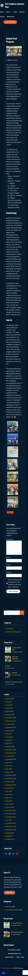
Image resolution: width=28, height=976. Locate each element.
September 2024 (11, 759)
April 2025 (9, 743)
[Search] (22, 613)
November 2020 (11, 826)
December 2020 (11, 823)
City (16, 312)
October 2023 (10, 782)
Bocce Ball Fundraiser (15, 657)
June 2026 (9, 705)
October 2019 (10, 839)
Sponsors (22, 12)
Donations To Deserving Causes (14, 682)
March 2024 (9, 772)
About (2, 12)
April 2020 (9, 836)
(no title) (7, 666)
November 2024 (11, 753)
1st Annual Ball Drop (16, 648)
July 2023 (9, 791)
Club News (10, 512)
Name (8, 557)
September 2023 (11, 785)
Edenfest (14, 673)
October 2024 (10, 756)
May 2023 (9, 798)
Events (8, 12)
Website (8, 572)
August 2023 (10, 788)
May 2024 (9, 769)
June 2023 (9, 794)
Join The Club (10, 22)
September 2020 (11, 829)
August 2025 (10, 730)
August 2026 (10, 698)
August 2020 (10, 833)
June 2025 (9, 737)
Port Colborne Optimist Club (14, 5)
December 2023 (11, 775)
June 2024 (9, 766)
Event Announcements (14, 632)
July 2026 (9, 702)
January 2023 (10, 807)
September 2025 (11, 727)
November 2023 (11, 778)
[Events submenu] (10, 12)
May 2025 (9, 740)
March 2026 (9, 711)
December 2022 (11, 810)
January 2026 (10, 714)
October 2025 (10, 724)
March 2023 (9, 804)
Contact (2, 16)
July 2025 (9, 734)
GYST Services (18, 968)
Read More (9, 892)
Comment (9, 539)
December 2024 (11, 750)
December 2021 (11, 817)
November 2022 (11, 814)
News (15, 12)
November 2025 (11, 721)
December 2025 (11, 718)
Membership (10, 16)
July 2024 (9, 762)
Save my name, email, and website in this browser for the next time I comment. (15, 583)
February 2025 (10, 746)
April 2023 (9, 801)
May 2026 (9, 708)
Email (8, 565)
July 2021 (9, 820)
